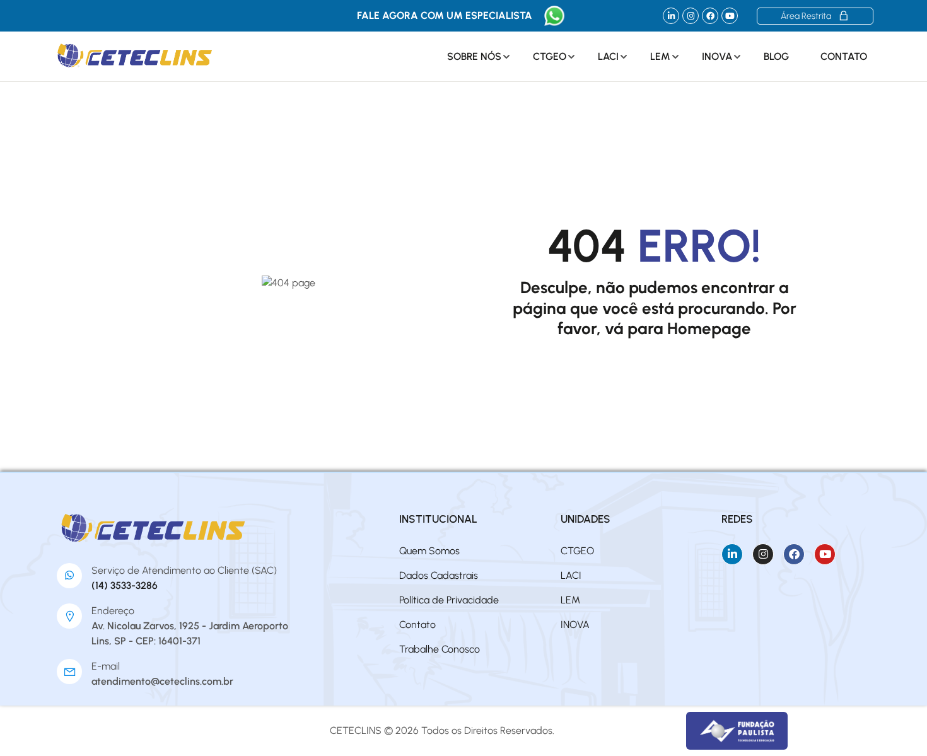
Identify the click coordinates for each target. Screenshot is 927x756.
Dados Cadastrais (438, 575)
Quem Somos (429, 551)
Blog (776, 56)
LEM (660, 56)
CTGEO (549, 56)
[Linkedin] (671, 16)
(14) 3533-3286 (124, 585)
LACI (608, 56)
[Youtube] (729, 16)
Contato (843, 56)
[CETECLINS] (154, 528)
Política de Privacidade (449, 600)
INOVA (717, 56)
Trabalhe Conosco (439, 649)
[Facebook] (710, 16)
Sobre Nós (474, 56)
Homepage (709, 328)
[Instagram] (690, 16)
